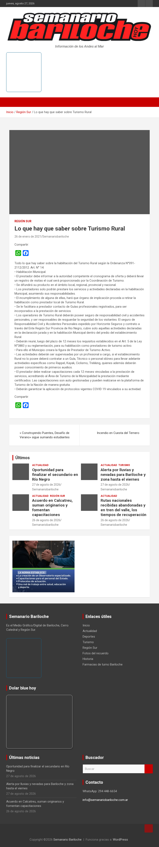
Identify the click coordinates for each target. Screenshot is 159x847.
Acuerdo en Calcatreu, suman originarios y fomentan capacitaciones (52, 507)
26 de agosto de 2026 (46, 520)
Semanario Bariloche (67, 839)
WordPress (120, 839)
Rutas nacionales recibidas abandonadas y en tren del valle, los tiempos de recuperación (123, 507)
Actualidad (40, 465)
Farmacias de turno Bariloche (103, 664)
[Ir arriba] (149, 828)
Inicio (86, 625)
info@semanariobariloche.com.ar (105, 800)
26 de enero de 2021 (27, 236)
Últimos (22, 457)
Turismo (124, 465)
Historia (88, 659)
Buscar (149, 769)
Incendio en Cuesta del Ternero (118, 433)
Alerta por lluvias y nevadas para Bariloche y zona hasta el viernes (123, 474)
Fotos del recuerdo (95, 653)
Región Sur (22, 221)
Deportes (89, 636)
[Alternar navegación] (11, 102)
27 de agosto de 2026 (46, 484)
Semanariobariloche (55, 236)
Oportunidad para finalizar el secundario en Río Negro (55, 474)
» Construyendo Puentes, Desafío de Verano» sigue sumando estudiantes (45, 435)
